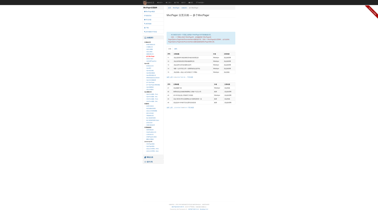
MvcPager (176, 8)
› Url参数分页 (149, 47)
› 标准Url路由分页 (150, 44)
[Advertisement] (153, 176)
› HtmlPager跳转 (150, 144)
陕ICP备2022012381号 (178, 207)
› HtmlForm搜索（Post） (152, 99)
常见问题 (148, 20)
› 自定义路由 (149, 51)
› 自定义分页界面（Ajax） (152, 151)
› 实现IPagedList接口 (151, 137)
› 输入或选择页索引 (151, 118)
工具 (169, 2)
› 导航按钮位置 (150, 115)
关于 (184, 2)
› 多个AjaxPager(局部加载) (153, 84)
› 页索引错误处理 (150, 125)
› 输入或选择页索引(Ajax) (152, 120)
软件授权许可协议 (151, 32)
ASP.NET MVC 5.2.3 (193, 209)
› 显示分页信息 (150, 113)
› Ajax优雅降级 (150, 87)
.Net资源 (200, 2)
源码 (175, 49)
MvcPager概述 (150, 11)
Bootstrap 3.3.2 (204, 209)
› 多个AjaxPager (150, 82)
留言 (191, 2)
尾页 (191, 77)
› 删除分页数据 (150, 139)
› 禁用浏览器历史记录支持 (152, 77)
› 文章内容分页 (150, 134)
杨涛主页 (150, 2)
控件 (160, 2)
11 (187, 107)
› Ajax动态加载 (150, 70)
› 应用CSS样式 (150, 106)
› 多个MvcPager (150, 56)
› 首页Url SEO (149, 58)
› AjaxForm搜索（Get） (152, 96)
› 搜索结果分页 (150, 54)
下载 (177, 2)
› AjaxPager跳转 (150, 146)
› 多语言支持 (149, 122)
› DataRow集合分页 (151, 132)
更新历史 (148, 15)
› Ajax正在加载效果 (151, 80)
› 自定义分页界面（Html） (153, 148)
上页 (171, 77)
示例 (169, 49)
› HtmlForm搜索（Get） (152, 101)
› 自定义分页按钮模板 (151, 111)
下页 (188, 77)
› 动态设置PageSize (151, 61)
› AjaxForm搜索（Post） (152, 94)
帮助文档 (150, 157)
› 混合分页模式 (150, 89)
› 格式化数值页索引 (151, 108)
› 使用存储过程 (150, 129)
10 (184, 77)
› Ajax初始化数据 (150, 73)
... (186, 77)
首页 (169, 8)
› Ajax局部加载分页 (151, 75)
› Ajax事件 (148, 68)
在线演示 (150, 37)
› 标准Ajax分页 (150, 66)
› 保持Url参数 (149, 49)
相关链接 (148, 24)
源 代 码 (150, 162)
